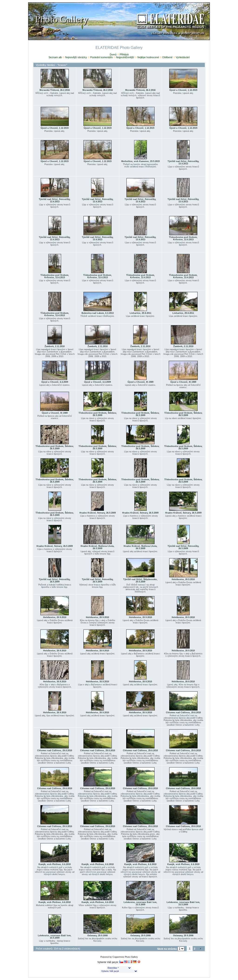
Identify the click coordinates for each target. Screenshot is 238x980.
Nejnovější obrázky (76, 57)
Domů (113, 54)
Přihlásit (124, 54)
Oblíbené (167, 57)
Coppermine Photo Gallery (125, 957)
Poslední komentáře (101, 57)
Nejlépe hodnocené (148, 57)
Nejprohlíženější (125, 57)
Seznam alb (55, 57)
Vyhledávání (183, 57)
